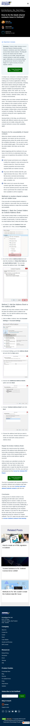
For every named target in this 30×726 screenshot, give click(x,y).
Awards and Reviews (7, 642)
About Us (4, 629)
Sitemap (4, 660)
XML (3, 662)
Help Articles (5, 683)
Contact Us (4, 632)
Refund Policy (5, 653)
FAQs (3, 681)
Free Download (16, 70)
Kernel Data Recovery (6, 10)
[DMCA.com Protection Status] (7, 718)
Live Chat (26, 722)
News (3, 637)
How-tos (4, 676)
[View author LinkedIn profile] (11, 22)
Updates (4, 686)
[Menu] (28, 3)
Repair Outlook (19, 10)
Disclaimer (4, 655)
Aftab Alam (7, 22)
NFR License (5, 644)
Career (3, 634)
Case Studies (5, 639)
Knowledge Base (6, 671)
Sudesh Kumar (8, 28)
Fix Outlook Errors (6, 678)
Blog (14, 10)
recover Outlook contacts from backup (14, 518)
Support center (5, 707)
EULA (3, 658)
